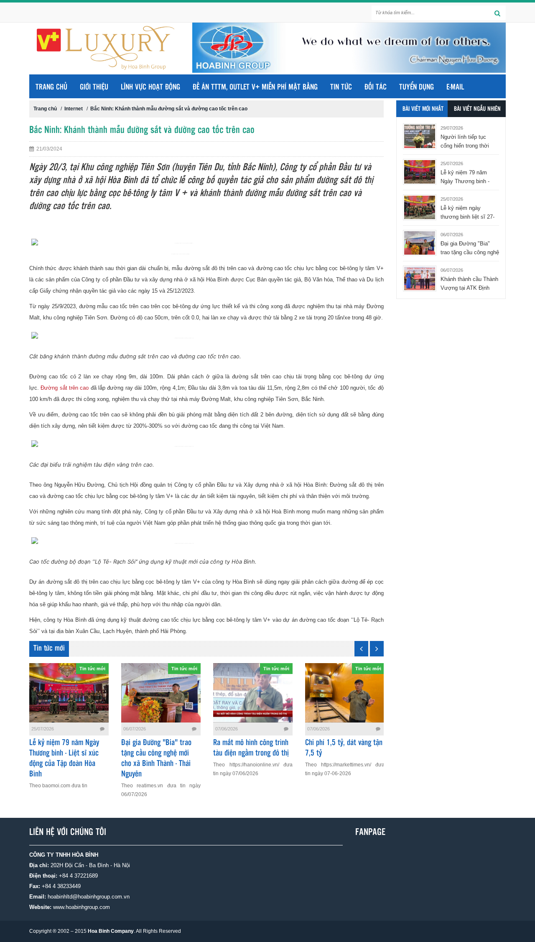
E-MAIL (455, 87)
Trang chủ (51, 87)
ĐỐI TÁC (375, 87)
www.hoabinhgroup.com (81, 907)
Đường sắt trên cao (65, 388)
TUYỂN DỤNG (416, 87)
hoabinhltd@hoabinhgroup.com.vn (89, 896)
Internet (73, 109)
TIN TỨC (341, 87)
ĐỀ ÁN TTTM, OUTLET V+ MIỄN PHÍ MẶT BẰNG (255, 87)
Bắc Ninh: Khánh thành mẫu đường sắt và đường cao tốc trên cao (168, 109)
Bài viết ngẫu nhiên (477, 109)
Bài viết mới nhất (423, 109)
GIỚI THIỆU (94, 87)
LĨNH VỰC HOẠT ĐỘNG (150, 87)
